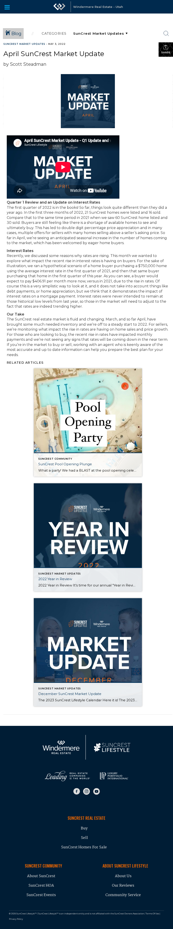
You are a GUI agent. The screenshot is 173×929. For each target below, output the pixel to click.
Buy (84, 828)
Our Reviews (123, 886)
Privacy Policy (16, 919)
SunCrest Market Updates (24, 44)
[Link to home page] (59, 7)
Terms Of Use (152, 913)
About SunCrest (41, 876)
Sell (84, 838)
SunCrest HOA (41, 886)
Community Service (123, 895)
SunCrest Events (41, 895)
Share (166, 52)
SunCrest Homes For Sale (84, 847)
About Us (123, 876)
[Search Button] (166, 33)
